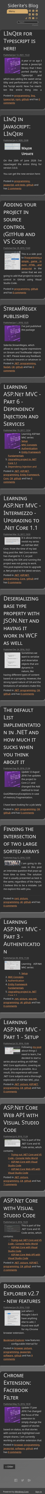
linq (33, 95)
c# (21, 902)
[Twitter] (36, 14)
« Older (9, 1466)
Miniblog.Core (22, 1491)
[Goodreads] (33, 18)
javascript (8, 184)
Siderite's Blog (23, 5)
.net (16, 998)
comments (14, 188)
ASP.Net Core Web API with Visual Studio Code (21, 1118)
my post (37, 1047)
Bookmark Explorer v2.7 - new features (21, 1293)
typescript (8, 99)
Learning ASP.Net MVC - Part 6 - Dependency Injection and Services (22, 405)
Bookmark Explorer (13, 1340)
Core (6, 478)
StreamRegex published (19, 312)
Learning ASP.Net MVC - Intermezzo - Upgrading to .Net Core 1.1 (22, 512)
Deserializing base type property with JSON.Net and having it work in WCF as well (21, 620)
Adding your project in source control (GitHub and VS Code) (19, 222)
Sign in (38, 1491)
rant (16, 898)
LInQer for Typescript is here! (19, 40)
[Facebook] (33, 14)
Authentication (29, 448)
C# (13, 367)
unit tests (20, 184)
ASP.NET (24, 471)
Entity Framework (29, 474)
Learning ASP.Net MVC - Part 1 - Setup (22, 1029)
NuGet (6, 367)
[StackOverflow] (26, 18)
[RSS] (33, 11)
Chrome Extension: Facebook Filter (17, 1386)
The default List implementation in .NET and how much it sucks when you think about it (22, 735)
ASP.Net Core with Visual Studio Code (20, 1207)
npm (18, 99)
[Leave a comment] (36, 18)
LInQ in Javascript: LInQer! (17, 126)
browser (18, 1348)
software (8, 1355)
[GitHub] (29, 18)
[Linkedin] (36, 11)
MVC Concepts (29, 444)
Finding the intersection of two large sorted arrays (21, 840)
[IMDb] (29, 14)
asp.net (33, 998)
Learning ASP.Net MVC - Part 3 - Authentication (22, 936)
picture (24, 898)
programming (22, 95)
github (25, 99)
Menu (12, 11)
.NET (16, 363)
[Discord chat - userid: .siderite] (29, 11)
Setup (24, 441)
